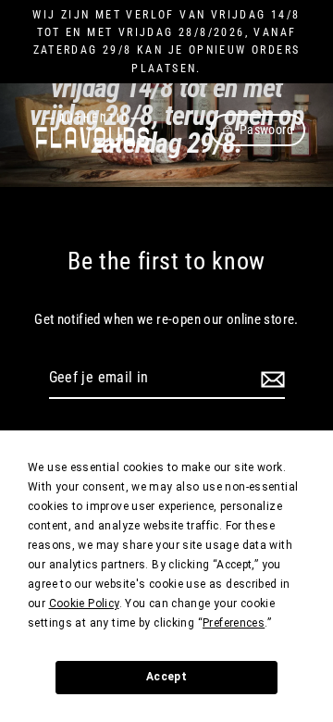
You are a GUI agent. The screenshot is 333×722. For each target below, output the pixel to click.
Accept (166, 676)
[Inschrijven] (270, 378)
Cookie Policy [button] (84, 603)
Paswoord (266, 129)
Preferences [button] (234, 622)
